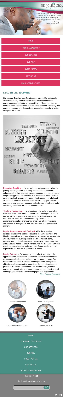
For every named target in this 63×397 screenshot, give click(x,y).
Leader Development (17, 302)
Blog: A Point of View (30, 83)
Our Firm (31, 62)
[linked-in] (56, 395)
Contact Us (31, 76)
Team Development (45, 302)
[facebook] (60, 395)
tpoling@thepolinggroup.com (31, 381)
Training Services (46, 325)
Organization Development (17, 325)
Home (30, 41)
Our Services (31, 55)
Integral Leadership (31, 48)
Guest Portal (31, 69)
